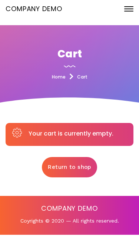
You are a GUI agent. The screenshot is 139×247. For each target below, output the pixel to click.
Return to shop (69, 167)
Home (59, 77)
